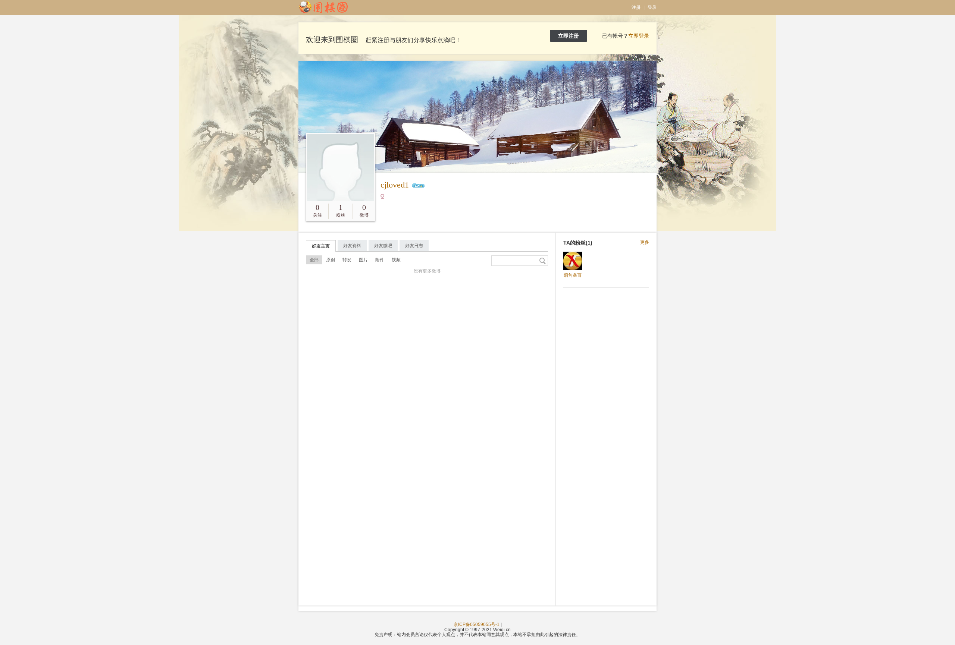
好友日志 (414, 245)
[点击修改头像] (340, 167)
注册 (636, 7)
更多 (644, 242)
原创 (330, 259)
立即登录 (638, 36)
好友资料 (352, 245)
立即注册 (568, 36)
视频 (396, 259)
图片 (363, 259)
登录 (652, 7)
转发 (346, 259)
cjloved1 (395, 184)
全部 (314, 259)
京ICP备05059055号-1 (477, 624)
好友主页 (321, 246)
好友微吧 (383, 245)
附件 (379, 259)
